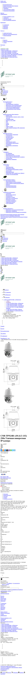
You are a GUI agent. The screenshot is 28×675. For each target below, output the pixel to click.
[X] (7, 450)
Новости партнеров (7, 41)
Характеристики (7, 495)
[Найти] (4, 88)
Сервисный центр (7, 33)
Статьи (5, 42)
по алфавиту (9, 583)
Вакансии (5, 26)
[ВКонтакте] (1, 450)
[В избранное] (2, 445)
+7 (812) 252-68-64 (9, 50)
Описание (5, 494)
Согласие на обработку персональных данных (11, 667)
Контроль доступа (7, 7)
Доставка (5, 496)
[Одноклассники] (3, 450)
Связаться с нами (4, 48)
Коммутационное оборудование (10, 5)
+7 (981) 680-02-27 (9, 57)
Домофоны (5, 8)
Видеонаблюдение (7, 4)
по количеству (16, 583)
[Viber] (9, 450)
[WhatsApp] (11, 450)
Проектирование (7, 35)
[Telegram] (14, 450)
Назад (7, 300)
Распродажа (3, 598)
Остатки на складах (7, 498)
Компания (3, 600)
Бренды (2, 597)
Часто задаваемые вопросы (9, 20)
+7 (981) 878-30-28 (9, 52)
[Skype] (13, 450)
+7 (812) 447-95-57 (11, 54)
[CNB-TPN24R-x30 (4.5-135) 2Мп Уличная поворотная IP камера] (9, 403)
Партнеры (5, 27)
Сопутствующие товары (8, 9)
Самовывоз (5, 17)
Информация (4, 615)
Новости (5, 40)
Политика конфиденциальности (8, 666)
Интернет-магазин (5, 593)
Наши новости (4, 611)
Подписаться (3, 592)
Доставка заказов (7, 19)
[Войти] (1, 268)
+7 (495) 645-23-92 (8, 55)
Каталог (2, 596)
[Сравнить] (2, 447)
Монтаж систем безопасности (10, 34)
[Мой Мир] (5, 450)
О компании (6, 24)
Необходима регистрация (6, 482)
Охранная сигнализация (8, 10)
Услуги (2, 605)
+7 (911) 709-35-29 (9, 53)
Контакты (5, 28)
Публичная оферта (5, 668)
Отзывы (5, 497)
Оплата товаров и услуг (8, 16)
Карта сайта (3, 599)
